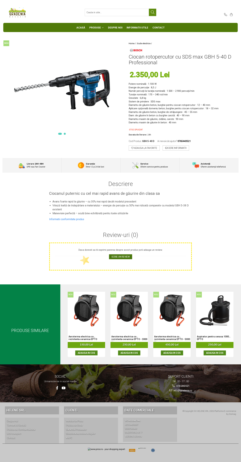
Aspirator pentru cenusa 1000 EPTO (213, 337)
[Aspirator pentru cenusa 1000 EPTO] (215, 310)
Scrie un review (120, 256)
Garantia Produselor (76, 429)
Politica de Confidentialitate (21, 429)
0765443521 (183, 385)
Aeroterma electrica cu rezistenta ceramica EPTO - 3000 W (129, 338)
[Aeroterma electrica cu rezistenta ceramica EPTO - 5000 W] (172, 310)
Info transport (14, 433)
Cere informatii (177, 148)
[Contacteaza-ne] (225, 15)
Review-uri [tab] (120, 235)
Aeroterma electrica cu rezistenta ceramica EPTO (83, 337)
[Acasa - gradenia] (24, 12)
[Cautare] (152, 12)
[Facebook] (57, 388)
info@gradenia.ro (182, 390)
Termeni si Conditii (16, 425)
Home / (132, 43)
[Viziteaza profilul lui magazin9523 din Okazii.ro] (132, 451)
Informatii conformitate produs (66, 219)
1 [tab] (60, 134)
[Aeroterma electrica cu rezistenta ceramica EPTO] (86, 310)
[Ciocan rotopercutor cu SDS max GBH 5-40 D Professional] (61, 89)
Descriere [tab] (120, 184)
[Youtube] (63, 388)
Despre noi (12, 421)
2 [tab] (65, 134)
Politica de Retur (74, 425)
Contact (11, 437)
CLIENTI (72, 410)
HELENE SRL (16, 410)
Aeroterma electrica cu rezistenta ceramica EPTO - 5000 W (172, 338)
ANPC (69, 437)
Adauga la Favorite (145, 148)
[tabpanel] (61, 89)
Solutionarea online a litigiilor (81, 433)
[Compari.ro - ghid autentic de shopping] (153, 450)
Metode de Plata (74, 421)
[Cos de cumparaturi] (231, 15)
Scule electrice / (144, 43)
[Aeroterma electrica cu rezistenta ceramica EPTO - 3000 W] (129, 310)
